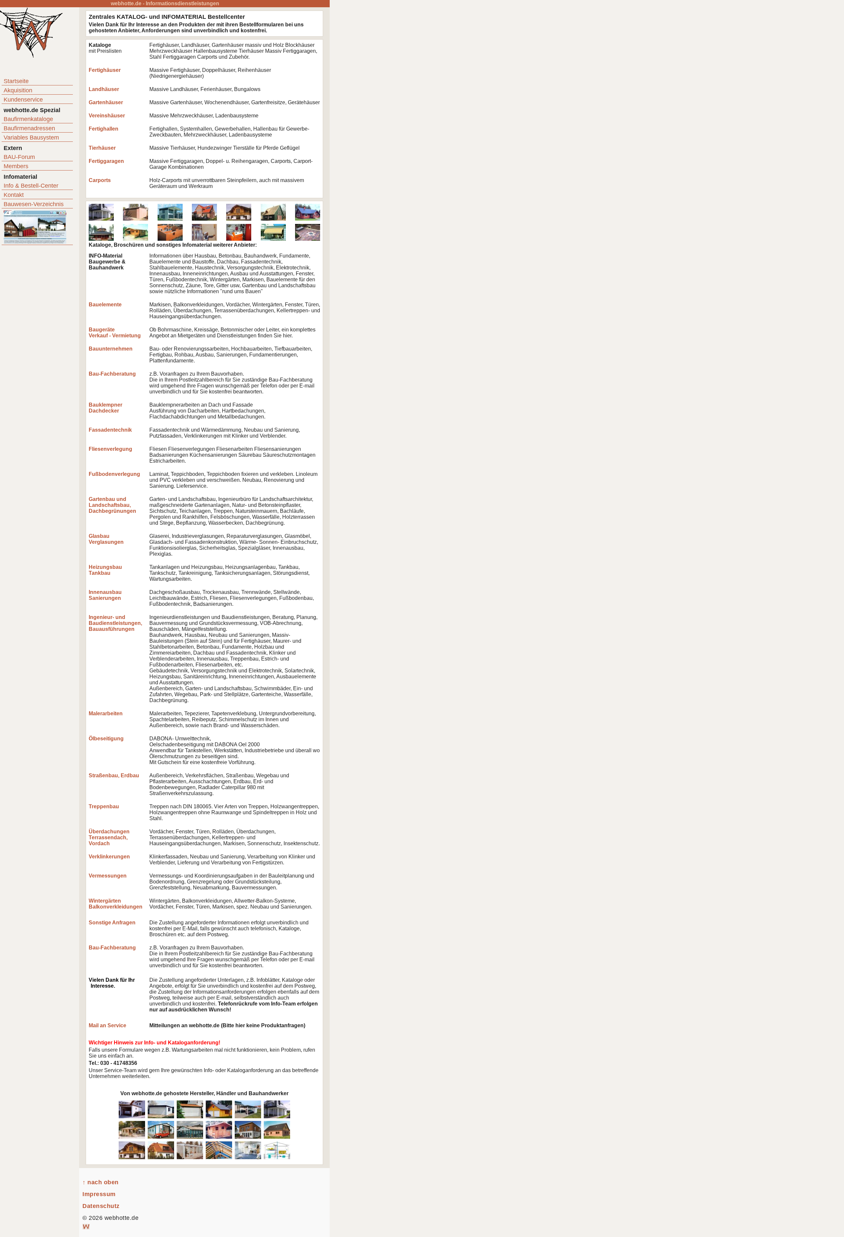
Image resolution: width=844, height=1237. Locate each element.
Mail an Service (107, 1025)
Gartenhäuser (106, 102)
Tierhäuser (102, 148)
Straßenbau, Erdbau (114, 775)
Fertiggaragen (106, 161)
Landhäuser (104, 89)
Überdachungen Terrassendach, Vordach (109, 837)
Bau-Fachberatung (112, 374)
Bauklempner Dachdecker (105, 408)
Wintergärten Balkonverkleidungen (115, 904)
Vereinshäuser (107, 115)
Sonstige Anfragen (112, 922)
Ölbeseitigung (106, 738)
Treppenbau (104, 806)
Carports (100, 180)
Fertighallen (103, 129)
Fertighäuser (105, 70)
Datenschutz (101, 1206)
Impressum (99, 1194)
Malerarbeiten (106, 713)
